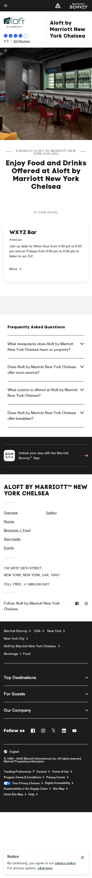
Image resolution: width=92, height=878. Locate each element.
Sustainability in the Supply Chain (26, 788)
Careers (41, 771)
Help (31, 794)
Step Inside (12, 539)
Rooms (9, 521)
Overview (11, 513)
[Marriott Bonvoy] (76, 6)
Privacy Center (55, 777)
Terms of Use (60, 771)
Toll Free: (27, 584)
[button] (57, 5)
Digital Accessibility (57, 783)
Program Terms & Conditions (22, 777)
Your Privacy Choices (25, 783)
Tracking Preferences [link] (17, 771)
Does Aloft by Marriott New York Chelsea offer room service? (42, 370)
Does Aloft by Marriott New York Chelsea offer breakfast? (42, 416)
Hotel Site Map (13, 794)
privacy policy (65, 863)
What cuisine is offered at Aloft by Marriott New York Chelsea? (43, 393)
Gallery (51, 513)
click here (45, 868)
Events (9, 548)
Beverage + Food (17, 530)
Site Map (58, 788)
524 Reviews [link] (21, 41)
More (13, 269)
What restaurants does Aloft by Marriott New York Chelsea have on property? (40, 347)
